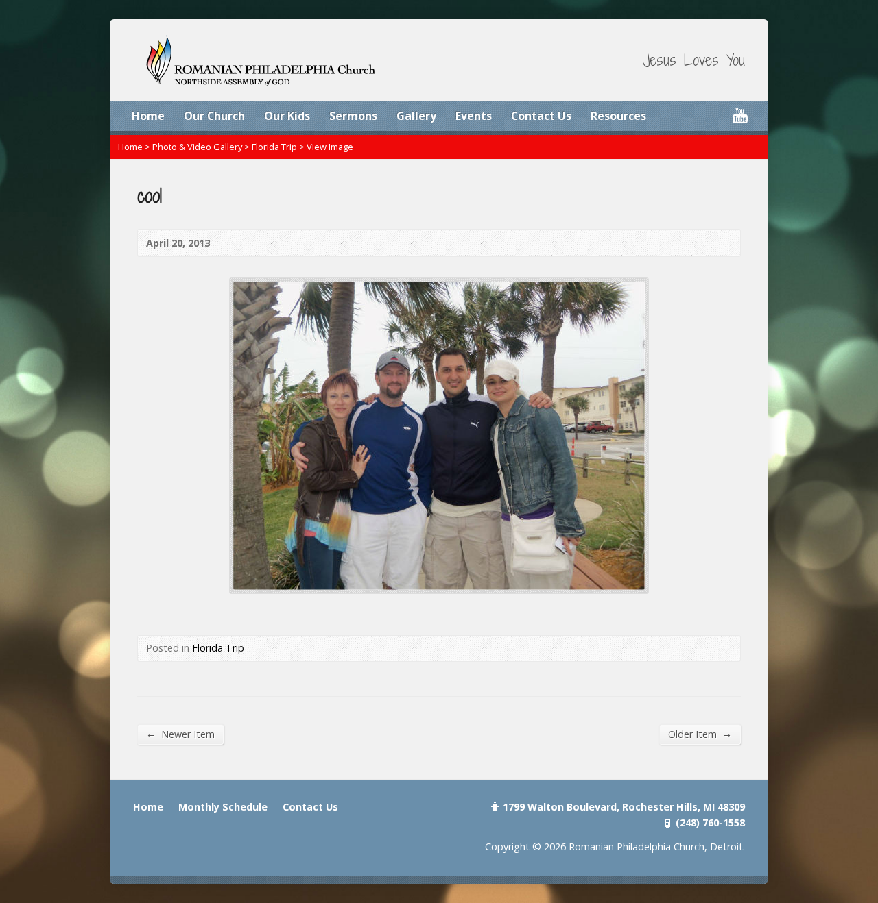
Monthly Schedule (223, 806)
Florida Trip (274, 146)
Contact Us (541, 115)
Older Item (700, 734)
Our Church (214, 115)
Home (148, 115)
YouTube (740, 115)
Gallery (416, 115)
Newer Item (180, 734)
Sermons (353, 115)
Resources (618, 115)
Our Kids (287, 115)
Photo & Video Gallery (197, 146)
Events (473, 115)
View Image (330, 146)
